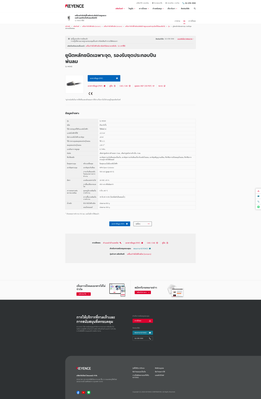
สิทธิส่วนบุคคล (159, 368)
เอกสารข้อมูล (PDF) (95, 85)
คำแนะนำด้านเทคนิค (110, 242)
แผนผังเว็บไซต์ (159, 375)
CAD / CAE (124, 85)
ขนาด (160, 85)
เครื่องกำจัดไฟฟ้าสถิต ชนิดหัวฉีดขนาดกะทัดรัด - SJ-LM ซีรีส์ (105, 46)
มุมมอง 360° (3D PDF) (143, 85)
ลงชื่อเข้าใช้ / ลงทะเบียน (142, 3)
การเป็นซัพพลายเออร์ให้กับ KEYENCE (141, 376)
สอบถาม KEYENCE (140, 248)
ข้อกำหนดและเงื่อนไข (139, 372)
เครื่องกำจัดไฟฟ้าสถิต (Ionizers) (139, 254)
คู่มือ (111, 85)
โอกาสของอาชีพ (158, 3)
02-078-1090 (190, 3)
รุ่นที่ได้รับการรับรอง (139, 368)
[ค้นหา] (195, 8)
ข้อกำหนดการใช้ (160, 372)
